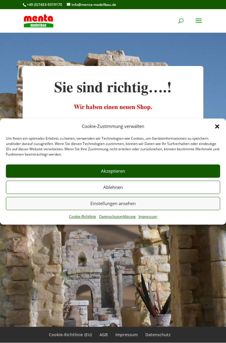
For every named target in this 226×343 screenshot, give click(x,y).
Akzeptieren (113, 171)
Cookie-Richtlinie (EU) (70, 334)
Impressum (148, 216)
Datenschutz (158, 334)
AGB (103, 334)
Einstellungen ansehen (113, 204)
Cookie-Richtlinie (82, 216)
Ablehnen (113, 187)
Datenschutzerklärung (117, 216)
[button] (217, 126)
